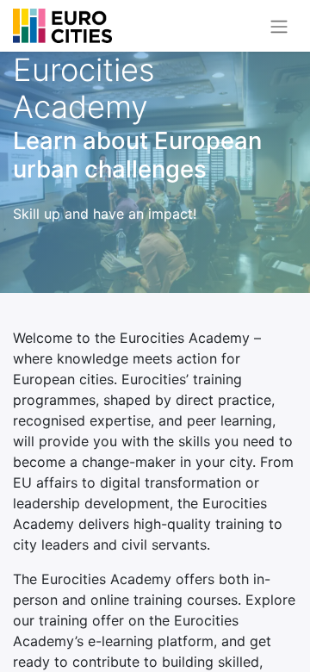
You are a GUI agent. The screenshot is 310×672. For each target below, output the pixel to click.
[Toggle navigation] (279, 26)
